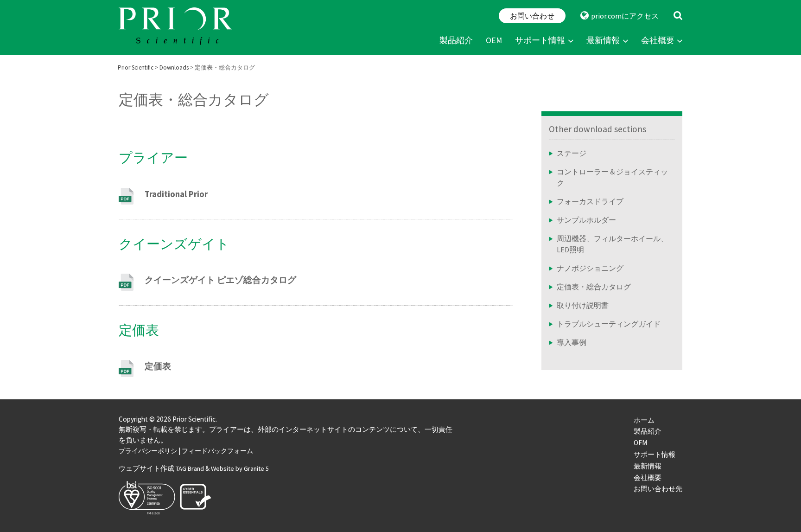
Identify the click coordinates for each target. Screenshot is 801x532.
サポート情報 (540, 40)
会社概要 (657, 40)
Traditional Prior (176, 194)
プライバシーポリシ (148, 451)
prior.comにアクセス (625, 15)
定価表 (158, 366)
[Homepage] (177, 27)
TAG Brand (190, 468)
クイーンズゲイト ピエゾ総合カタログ (220, 280)
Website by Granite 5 (240, 468)
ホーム (644, 420)
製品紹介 (456, 40)
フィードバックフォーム (217, 451)
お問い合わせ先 (658, 488)
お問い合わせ (532, 15)
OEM (494, 40)
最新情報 (603, 40)
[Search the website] (678, 15)
